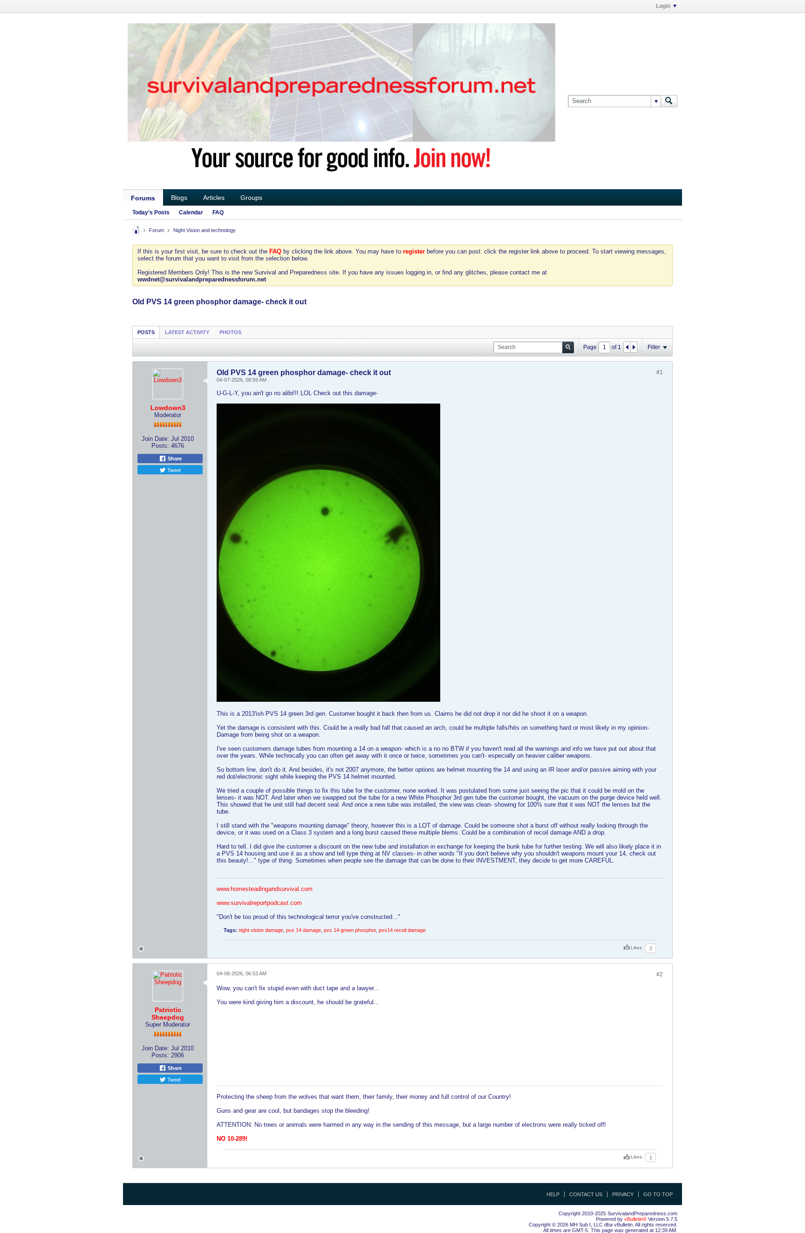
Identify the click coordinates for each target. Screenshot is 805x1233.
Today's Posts (151, 212)
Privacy (623, 1194)
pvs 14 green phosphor (350, 930)
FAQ (218, 212)
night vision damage (261, 930)
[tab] (146, 332)
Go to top (658, 1194)
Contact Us (585, 1194)
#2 (659, 974)
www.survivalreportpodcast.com (259, 902)
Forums (143, 198)
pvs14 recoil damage (402, 930)
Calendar (191, 212)
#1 (659, 372)
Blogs (179, 197)
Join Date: (155, 438)
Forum (156, 230)
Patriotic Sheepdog (167, 1013)
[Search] (669, 101)
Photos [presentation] (230, 332)
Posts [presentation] (146, 332)
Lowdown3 (167, 407)
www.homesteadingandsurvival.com (265, 888)
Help (552, 1194)
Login (663, 6)
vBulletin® (635, 1219)
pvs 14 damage (303, 930)
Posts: (160, 445)
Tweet (173, 469)
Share (174, 458)
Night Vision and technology (204, 230)
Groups (251, 197)
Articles (214, 197)
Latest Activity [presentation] (187, 332)
